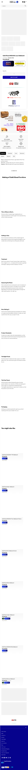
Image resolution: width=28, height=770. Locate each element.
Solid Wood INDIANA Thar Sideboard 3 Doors (11, 518)
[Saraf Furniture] (14, 2)
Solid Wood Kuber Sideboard (8, 486)
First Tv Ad (3, 746)
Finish (4, 75)
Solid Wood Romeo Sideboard (8, 678)
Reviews (2, 737)
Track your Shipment (5, 752)
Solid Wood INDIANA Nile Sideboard (9, 646)
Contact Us (3, 735)
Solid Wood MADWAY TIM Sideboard (10, 454)
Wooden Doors (4, 750)
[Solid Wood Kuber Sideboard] (12, 474)
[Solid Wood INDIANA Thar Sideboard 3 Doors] (12, 506)
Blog (2, 745)
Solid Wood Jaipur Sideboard (8, 614)
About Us (3, 741)
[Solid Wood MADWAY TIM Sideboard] (12, 442)
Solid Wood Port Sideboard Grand (9, 550)
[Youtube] (6, 757)
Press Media (3, 739)
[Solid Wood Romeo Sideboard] (12, 666)
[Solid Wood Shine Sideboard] (12, 570)
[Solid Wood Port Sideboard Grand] (12, 538)
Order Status (3, 731)
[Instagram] (8, 757)
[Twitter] (2, 757)
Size (3, 69)
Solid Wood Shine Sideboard (8, 582)
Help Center (3, 754)
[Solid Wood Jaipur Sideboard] (12, 602)
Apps (2, 733)
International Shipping (5, 748)
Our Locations (3, 743)
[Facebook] (4, 757)
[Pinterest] (10, 757)
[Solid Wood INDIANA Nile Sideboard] (12, 634)
